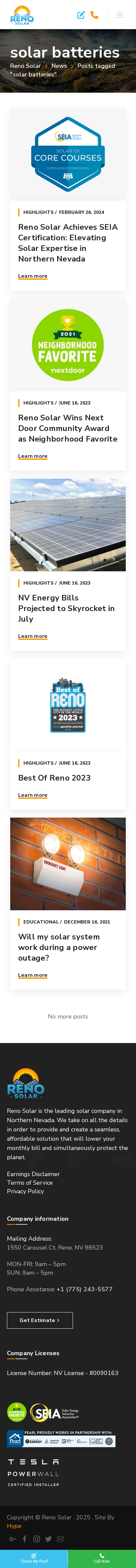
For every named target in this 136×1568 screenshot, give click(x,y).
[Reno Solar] (22, 14)
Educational (41, 922)
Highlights (38, 212)
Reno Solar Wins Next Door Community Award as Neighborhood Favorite (68, 428)
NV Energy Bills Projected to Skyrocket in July (66, 608)
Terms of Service (30, 1183)
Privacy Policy (25, 1191)
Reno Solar (25, 66)
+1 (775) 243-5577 (85, 1289)
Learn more (33, 276)
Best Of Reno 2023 (54, 778)
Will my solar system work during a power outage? (59, 947)
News (59, 66)
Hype (14, 1526)
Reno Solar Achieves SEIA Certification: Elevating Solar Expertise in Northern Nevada (68, 243)
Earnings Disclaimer (33, 1174)
